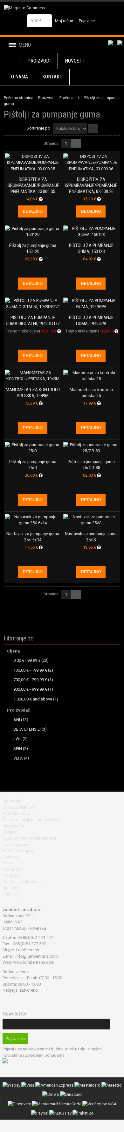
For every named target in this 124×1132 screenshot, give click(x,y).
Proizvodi (46, 98)
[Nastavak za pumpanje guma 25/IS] (91, 520)
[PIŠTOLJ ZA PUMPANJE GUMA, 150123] (91, 231)
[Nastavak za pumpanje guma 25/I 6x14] (33, 520)
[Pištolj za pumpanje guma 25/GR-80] (91, 448)
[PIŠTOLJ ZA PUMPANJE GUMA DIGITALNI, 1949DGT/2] (33, 304)
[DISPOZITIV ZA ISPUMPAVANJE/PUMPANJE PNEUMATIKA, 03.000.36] (91, 162)
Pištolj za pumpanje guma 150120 (32, 248)
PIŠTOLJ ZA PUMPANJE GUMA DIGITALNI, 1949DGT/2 (33, 320)
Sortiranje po (38, 128)
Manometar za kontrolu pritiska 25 (91, 393)
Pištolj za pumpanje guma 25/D (32, 465)
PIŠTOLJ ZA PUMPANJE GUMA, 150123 (91, 248)
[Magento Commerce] (45, 8)
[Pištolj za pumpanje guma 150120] (33, 231)
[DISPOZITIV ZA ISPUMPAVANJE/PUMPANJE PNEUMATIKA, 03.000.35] (33, 162)
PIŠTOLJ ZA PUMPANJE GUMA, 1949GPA (91, 320)
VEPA (18, 758)
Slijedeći (76, 143)
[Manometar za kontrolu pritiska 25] (91, 376)
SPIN (17, 748)
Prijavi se (87, 20)
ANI (16, 719)
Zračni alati (69, 98)
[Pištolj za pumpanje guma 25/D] (33, 448)
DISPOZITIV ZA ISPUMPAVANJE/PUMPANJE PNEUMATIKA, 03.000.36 (91, 185)
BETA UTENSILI (27, 729)
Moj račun (64, 20)
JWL (17, 738)
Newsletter (14, 1013)
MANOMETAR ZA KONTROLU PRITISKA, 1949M (33, 393)
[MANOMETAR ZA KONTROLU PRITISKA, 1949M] (33, 376)
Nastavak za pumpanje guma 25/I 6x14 (32, 537)
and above (32, 699)
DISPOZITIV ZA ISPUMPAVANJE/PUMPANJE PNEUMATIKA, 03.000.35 (33, 185)
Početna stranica (18, 98)
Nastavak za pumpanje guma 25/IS (91, 537)
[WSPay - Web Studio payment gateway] (11, 1085)
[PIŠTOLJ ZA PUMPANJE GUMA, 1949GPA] (91, 304)
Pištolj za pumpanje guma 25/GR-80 (91, 465)
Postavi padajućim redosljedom (93, 128)
